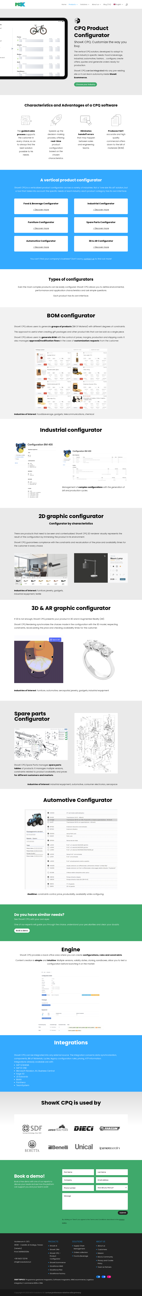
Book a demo (22, 930)
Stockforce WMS (56, 1266)
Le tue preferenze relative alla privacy (63, 1292)
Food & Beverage (81, 1256)
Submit (123, 1212)
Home (64, 5)
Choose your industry (85, 84)
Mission (101, 1253)
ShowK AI (53, 1246)
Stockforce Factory (57, 1273)
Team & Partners (104, 1267)
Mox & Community (105, 1257)
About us (95, 5)
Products (72, 5)
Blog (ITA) (107, 5)
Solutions (83, 5)
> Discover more (41, 209)
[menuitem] (118, 6)
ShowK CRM (54, 1249)
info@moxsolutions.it (22, 1262)
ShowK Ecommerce (58, 1262)
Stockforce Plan (56, 1270)
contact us (89, 258)
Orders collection (81, 1252)
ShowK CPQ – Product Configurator (55, 1256)
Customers (102, 1249)
